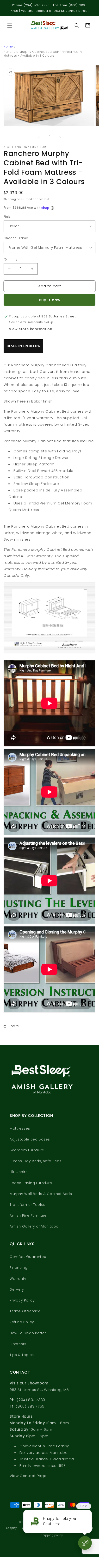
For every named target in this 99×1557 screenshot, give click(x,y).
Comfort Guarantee (28, 1256)
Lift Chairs (19, 1171)
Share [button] (13, 1026)
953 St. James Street (71, 10)
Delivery (17, 1289)
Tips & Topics (22, 1354)
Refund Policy (22, 1322)
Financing (18, 1267)
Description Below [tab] (23, 346)
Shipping (10, 199)
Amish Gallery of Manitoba (34, 1226)
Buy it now (49, 299)
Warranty (18, 1278)
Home (8, 46)
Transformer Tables (27, 1204)
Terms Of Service (25, 1311)
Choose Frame (16, 238)
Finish (8, 216)
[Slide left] (39, 137)
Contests (18, 1344)
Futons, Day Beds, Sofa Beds (36, 1161)
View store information (30, 329)
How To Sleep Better (28, 1333)
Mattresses (20, 1128)
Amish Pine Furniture (28, 1215)
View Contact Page (28, 1475)
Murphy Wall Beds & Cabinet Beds (41, 1193)
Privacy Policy (22, 1300)
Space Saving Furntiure (31, 1183)
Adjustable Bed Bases (30, 1139)
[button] (9, 25)
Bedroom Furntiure (27, 1150)
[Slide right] (60, 137)
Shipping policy (52, 1535)
